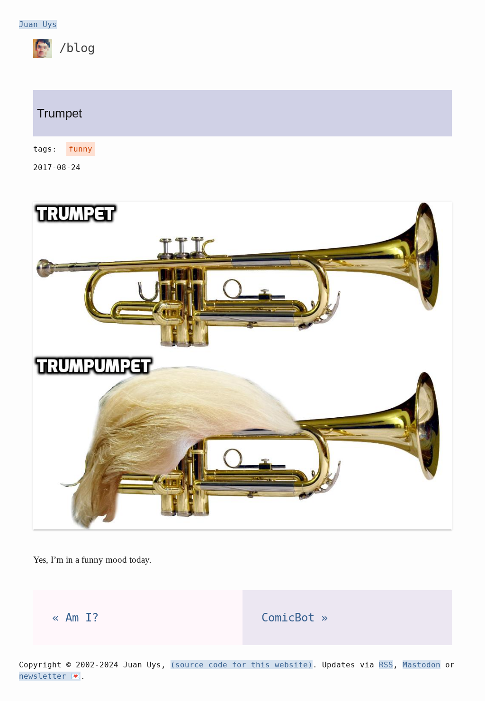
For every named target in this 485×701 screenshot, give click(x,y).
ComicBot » (294, 617)
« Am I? (75, 617)
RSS (386, 664)
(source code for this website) (242, 664)
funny (80, 148)
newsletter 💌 (50, 676)
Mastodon (421, 664)
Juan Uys (38, 24)
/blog (73, 48)
